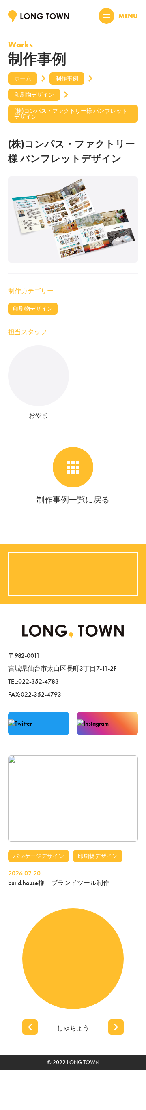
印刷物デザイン (33, 308)
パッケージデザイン (38, 856)
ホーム (22, 78)
